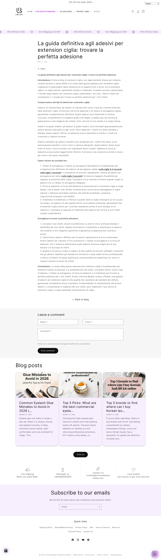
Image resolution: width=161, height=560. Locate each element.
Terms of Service (103, 527)
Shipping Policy (45, 527)
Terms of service (103, 555)
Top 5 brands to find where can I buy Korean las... (121, 407)
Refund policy (78, 555)
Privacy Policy (81, 527)
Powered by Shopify (64, 555)
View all (80, 454)
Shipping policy (116, 555)
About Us (116, 527)
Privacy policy (90, 555)
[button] (46, 11)
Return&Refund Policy (64, 527)
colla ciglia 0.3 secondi (110, 169)
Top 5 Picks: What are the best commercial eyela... (79, 407)
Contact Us (88, 531)
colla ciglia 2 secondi (72, 176)
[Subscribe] (99, 507)
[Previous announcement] (16, 2)
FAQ (91, 527)
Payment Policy (74, 531)
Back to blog (82, 299)
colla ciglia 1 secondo (50, 172)
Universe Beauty (51, 555)
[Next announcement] (144, 2)
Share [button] (42, 69)
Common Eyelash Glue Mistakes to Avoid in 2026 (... (36, 407)
